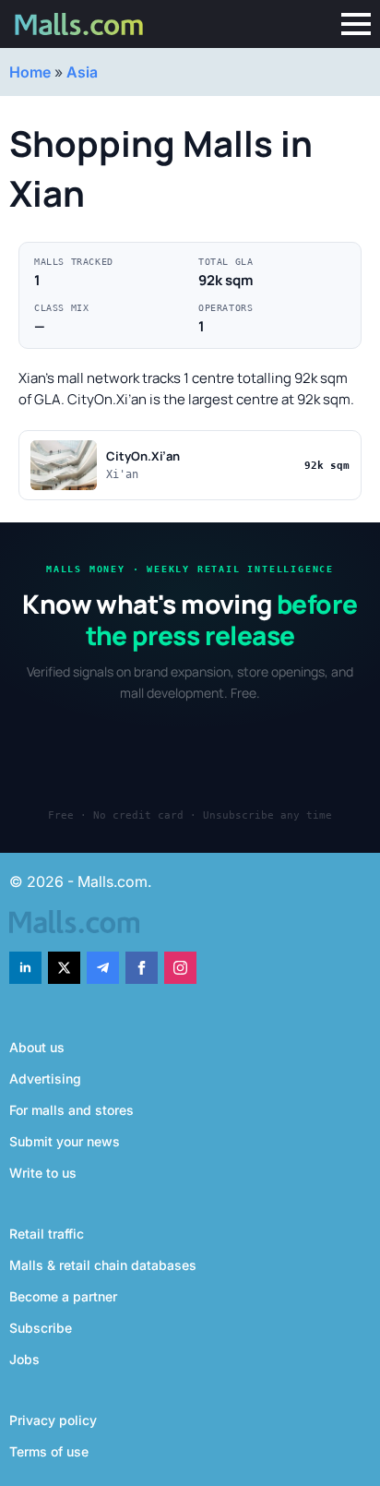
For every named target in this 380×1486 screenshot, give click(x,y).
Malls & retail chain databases (102, 1265)
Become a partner (63, 1296)
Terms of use (49, 1451)
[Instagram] (180, 968)
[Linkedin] (25, 968)
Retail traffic (46, 1233)
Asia (82, 72)
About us (37, 1047)
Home (30, 72)
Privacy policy (53, 1420)
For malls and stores (71, 1110)
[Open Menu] (356, 24)
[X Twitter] (64, 968)
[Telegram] (103, 968)
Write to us (43, 1172)
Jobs (24, 1359)
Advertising (45, 1078)
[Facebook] (141, 968)
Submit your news (64, 1141)
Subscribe (40, 1328)
